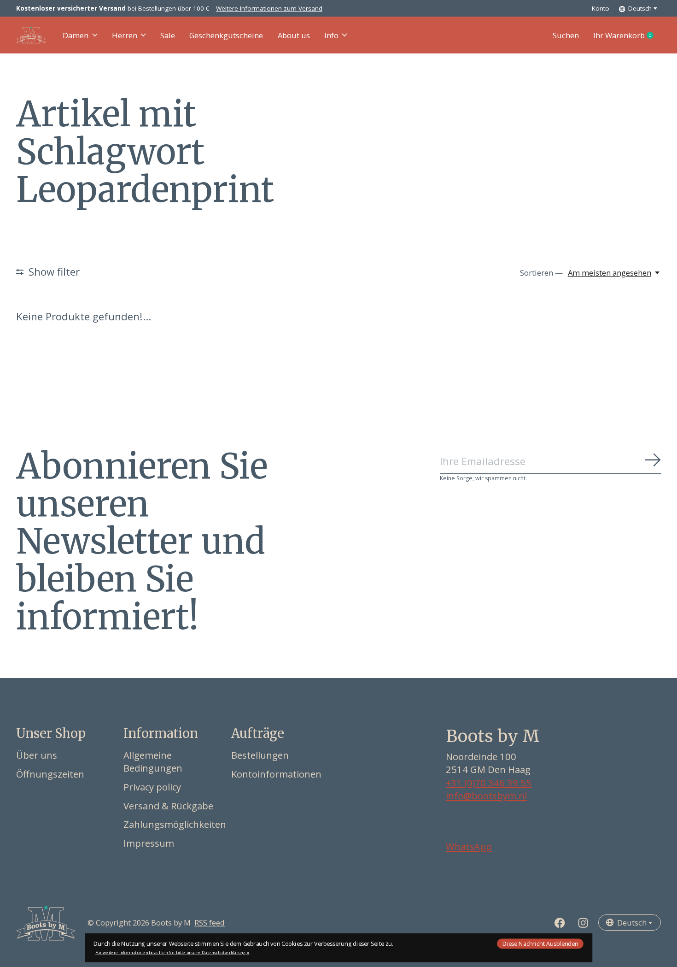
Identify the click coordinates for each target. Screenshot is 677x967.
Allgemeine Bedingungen (152, 761)
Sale (167, 35)
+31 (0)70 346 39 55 (488, 782)
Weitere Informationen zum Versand (269, 8)
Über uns (36, 755)
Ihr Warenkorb (627, 35)
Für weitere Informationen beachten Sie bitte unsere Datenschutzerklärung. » (172, 952)
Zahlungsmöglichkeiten (174, 824)
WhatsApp (469, 846)
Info (331, 35)
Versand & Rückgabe (168, 805)
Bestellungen (260, 755)
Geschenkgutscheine (226, 35)
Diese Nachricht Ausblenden (540, 943)
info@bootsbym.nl (486, 795)
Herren (124, 35)
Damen (75, 35)
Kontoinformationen (276, 773)
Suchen (566, 35)
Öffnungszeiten (50, 773)
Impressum (148, 843)
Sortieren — (541, 272)
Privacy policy (152, 786)
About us (294, 35)
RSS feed (209, 922)
